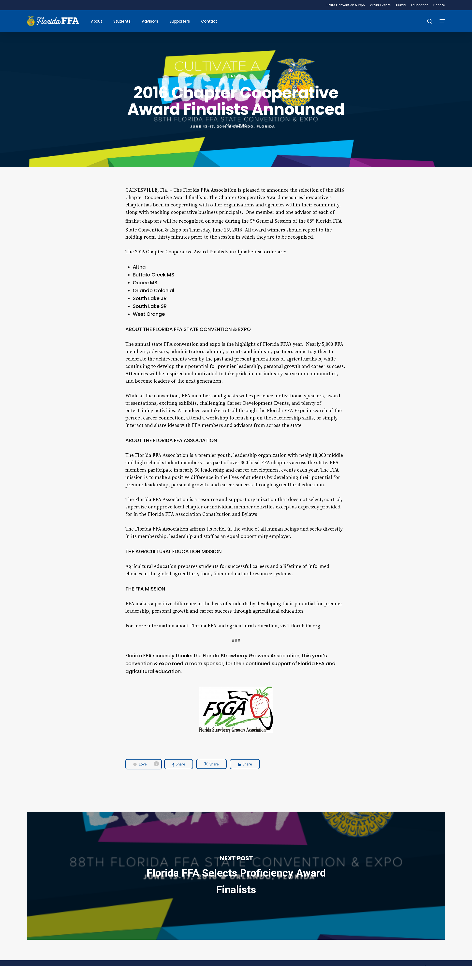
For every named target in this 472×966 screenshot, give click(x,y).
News (236, 76)
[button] (442, 21)
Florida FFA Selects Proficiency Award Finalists (236, 876)
